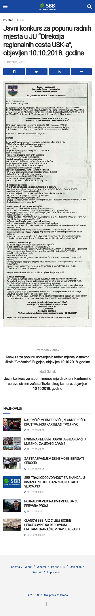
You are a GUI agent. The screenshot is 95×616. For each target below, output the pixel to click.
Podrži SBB (58, 566)
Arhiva (21, 20)
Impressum (54, 572)
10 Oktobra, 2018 (14, 62)
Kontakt (37, 572)
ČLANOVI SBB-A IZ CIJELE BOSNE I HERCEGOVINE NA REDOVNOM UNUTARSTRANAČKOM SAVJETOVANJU (52, 525)
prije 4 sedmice (35, 468)
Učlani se (76, 566)
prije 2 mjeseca (35, 535)
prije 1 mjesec (35, 492)
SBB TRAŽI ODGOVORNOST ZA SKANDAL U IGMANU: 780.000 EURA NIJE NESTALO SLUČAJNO (54, 482)
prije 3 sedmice (35, 430)
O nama (42, 566)
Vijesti (28, 566)
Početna (8, 20)
